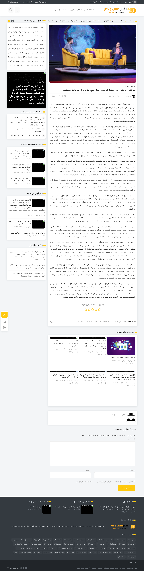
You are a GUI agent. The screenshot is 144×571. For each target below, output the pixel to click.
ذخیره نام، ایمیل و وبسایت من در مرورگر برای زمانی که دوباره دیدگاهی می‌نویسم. (104, 481)
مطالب (129, 20)
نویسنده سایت (126, 96)
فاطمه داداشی (32, 548)
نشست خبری (105, 552)
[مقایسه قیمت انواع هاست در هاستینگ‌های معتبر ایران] (38, 181)
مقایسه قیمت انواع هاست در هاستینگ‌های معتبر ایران (20, 179)
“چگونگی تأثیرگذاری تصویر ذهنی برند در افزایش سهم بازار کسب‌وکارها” (93, 375)
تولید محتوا (36, 544)
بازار (114, 321)
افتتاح (67, 540)
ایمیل (86, 470)
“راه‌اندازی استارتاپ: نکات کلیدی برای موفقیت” (24, 135)
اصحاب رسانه (79, 540)
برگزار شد (101, 544)
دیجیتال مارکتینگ (21, 544)
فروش (20, 548)
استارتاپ (122, 321)
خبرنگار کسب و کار (128, 360)
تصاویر (57, 544)
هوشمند (48, 552)
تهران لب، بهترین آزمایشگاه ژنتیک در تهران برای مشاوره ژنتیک (21, 167)
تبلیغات (89, 321)
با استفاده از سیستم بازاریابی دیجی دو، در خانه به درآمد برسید (64, 375)
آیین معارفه (120, 540)
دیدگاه (130, 439)
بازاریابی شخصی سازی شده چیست (122, 357)
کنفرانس (37, 552)
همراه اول (59, 552)
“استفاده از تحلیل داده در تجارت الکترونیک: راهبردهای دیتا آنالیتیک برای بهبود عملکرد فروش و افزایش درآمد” (94, 344)
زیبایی (111, 548)
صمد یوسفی (80, 548)
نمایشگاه (81, 552)
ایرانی (37, 540)
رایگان (131, 548)
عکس (52, 548)
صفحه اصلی (89, 9)
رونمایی (121, 548)
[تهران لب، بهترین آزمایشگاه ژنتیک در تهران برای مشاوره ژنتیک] (38, 167)
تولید (47, 544)
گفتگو (121, 556)
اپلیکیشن (47, 540)
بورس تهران (80, 544)
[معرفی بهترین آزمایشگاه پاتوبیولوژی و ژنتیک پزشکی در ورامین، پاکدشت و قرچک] (38, 153)
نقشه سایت (132, 562)
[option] (26, 27)
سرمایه (80, 321)
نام (131, 470)
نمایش (92, 552)
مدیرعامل (118, 552)
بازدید (131, 544)
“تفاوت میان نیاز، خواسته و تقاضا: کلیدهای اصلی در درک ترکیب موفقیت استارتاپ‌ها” (64, 343)
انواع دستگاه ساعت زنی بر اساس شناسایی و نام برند (19, 222)
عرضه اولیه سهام (65, 548)
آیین (131, 540)
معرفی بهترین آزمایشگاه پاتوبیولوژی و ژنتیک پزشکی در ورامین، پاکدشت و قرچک (20, 153)
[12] (65, 96)
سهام (91, 548)
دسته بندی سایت (60, 9)
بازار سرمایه (106, 321)
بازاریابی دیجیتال (103, 20)
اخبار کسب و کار (118, 20)
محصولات (130, 552)
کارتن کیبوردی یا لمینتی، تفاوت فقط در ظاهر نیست (105, 2)
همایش (70, 552)
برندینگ (97, 321)
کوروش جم (25, 552)
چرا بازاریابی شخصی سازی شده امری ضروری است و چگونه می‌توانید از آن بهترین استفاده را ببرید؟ (122, 377)
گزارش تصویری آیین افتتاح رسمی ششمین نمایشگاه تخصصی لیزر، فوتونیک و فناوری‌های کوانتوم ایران (117, 508)
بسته (91, 544)
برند (122, 544)
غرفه (43, 548)
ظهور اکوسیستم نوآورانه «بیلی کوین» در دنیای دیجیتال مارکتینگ (28, 274)
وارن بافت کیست (35, 506)
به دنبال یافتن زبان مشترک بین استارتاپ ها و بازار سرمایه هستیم (99, 90)
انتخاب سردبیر (76, 9)
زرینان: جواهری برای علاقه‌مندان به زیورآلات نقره (28, 233)
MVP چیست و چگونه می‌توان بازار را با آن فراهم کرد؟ (26, 130)
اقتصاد (57, 540)
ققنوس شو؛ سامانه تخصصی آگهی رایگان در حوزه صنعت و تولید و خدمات (27, 266)
